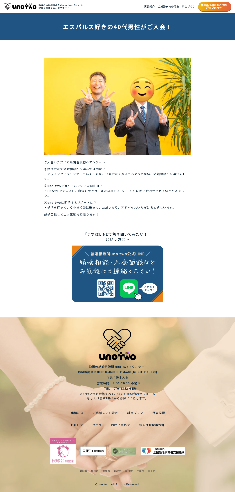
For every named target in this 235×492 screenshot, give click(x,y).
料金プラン (189, 6)
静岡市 (95, 471)
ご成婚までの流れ (168, 6)
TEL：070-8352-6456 (117, 388)
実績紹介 (149, 6)
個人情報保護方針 (151, 424)
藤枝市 (117, 471)
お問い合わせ (120, 424)
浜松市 (129, 471)
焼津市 (106, 471)
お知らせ (76, 424)
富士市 (152, 471)
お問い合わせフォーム (139, 394)
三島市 (140, 471)
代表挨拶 (158, 412)
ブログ (97, 424)
